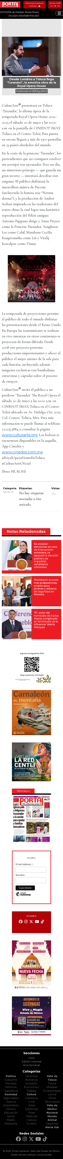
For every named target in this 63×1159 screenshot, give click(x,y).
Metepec (52, 1087)
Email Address (24, 864)
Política (11, 1076)
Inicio (31, 1057)
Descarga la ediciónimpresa (34, 4)
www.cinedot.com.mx (22, 452)
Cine (32, 1101)
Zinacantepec (52, 1090)
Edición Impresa (31, 1061)
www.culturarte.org (19, 434)
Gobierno (11, 1079)
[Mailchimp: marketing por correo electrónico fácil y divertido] (23, 895)
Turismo (31, 1123)
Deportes (52, 1123)
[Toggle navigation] (59, 13)
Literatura (31, 1098)
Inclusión (31, 1083)
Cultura (31, 1094)
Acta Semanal (31, 1065)
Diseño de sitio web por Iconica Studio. (31, 1154)
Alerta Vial (52, 1127)
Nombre (20, 875)
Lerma (52, 1094)
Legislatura (11, 1090)
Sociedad (11, 1094)
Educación (11, 1112)
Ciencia (31, 1120)
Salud (11, 1116)
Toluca (52, 1083)
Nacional (8, 492)
